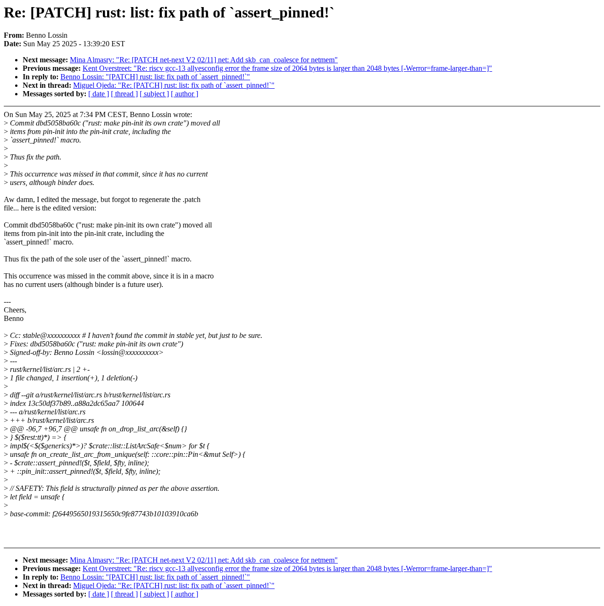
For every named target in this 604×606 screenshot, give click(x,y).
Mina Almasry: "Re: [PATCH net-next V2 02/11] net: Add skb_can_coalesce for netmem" (204, 60)
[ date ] (98, 94)
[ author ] (184, 94)
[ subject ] (154, 94)
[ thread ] (124, 94)
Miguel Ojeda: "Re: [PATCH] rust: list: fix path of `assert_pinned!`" (174, 85)
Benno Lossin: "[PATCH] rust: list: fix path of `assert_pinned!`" (155, 77)
